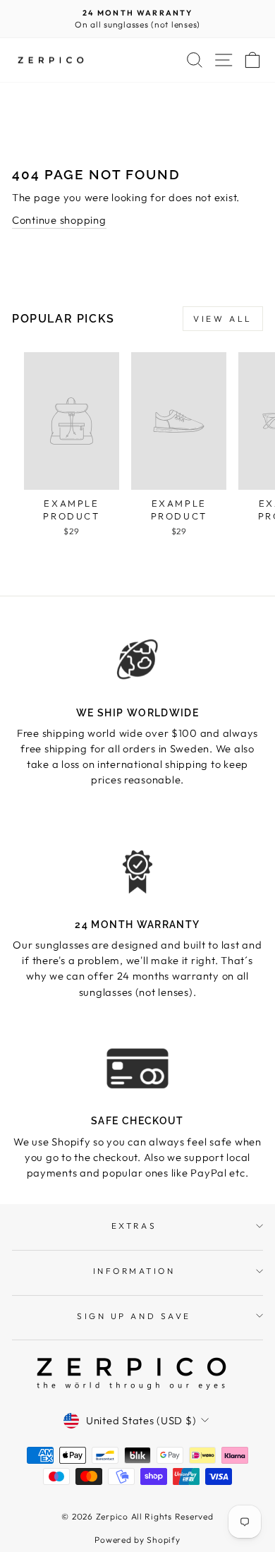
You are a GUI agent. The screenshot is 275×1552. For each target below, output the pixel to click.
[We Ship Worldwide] (137, 660)
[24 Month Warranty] (137, 871)
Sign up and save (134, 1316)
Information (134, 1270)
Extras (134, 1225)
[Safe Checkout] (137, 1068)
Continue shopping (59, 220)
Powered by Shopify (137, 1539)
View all (222, 318)
